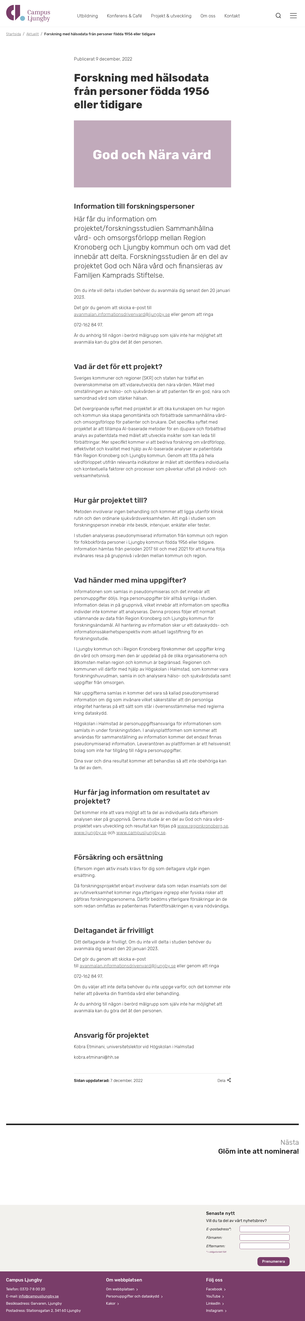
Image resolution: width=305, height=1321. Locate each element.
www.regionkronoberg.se (202, 826)
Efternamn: (215, 1246)
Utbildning (87, 16)
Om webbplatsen (120, 1289)
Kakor (111, 1303)
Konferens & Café (124, 16)
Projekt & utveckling (171, 16)
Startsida (13, 34)
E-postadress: (218, 1229)
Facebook (214, 1289)
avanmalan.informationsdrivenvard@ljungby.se (122, 314)
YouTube (213, 1296)
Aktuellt (32, 34)
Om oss (208, 16)
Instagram (215, 1310)
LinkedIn (213, 1303)
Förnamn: (214, 1237)
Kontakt (232, 16)
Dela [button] (224, 1080)
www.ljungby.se (90, 832)
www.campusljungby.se (140, 832)
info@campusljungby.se (39, 1296)
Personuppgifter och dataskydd (133, 1296)
